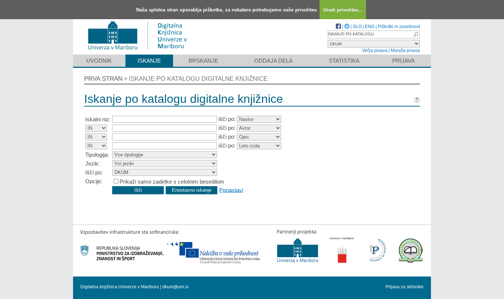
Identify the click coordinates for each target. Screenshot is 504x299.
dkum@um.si (175, 286)
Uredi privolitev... (342, 10)
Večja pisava (374, 50)
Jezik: (92, 163)
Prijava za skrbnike (405, 286)
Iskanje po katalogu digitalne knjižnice (198, 78)
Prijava (403, 61)
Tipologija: (97, 155)
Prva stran (103, 78)
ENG (369, 26)
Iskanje (149, 61)
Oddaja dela (273, 61)
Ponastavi (231, 190)
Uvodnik (99, 61)
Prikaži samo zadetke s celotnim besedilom (172, 181)
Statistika (344, 61)
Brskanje (203, 61)
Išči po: (94, 172)
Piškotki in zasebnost (399, 26)
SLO (357, 26)
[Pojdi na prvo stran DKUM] (140, 51)
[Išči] (416, 34)
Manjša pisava (405, 50)
